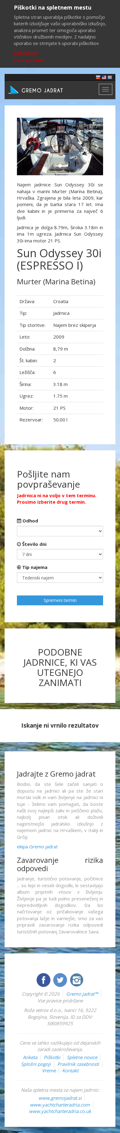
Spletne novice (82, 1057)
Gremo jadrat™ (82, 994)
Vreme (49, 1070)
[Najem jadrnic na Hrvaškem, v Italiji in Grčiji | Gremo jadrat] (45, 89)
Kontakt (70, 1070)
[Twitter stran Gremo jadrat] (60, 980)
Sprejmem (25, 53)
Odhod (29, 521)
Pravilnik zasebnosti (78, 1064)
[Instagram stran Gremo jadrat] (76, 980)
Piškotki (52, 1057)
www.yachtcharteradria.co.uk (60, 1111)
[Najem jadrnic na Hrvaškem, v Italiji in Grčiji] (98, 76)
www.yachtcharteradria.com (60, 1105)
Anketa (30, 1057)
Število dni (33, 544)
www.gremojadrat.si (60, 1098)
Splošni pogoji (36, 1064)
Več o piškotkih (28, 60)
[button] (23, 146)
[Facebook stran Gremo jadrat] (44, 980)
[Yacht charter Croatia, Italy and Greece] (104, 76)
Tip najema (34, 567)
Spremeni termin (60, 600)
